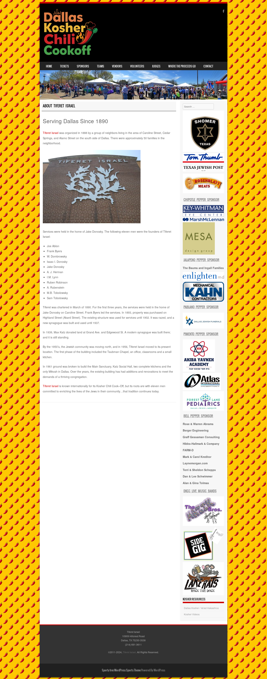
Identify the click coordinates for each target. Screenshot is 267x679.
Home (49, 66)
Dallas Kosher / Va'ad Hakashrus (201, 608)
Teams (100, 66)
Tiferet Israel (50, 133)
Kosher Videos (192, 614)
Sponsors (83, 66)
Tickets (64, 66)
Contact (208, 66)
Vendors (117, 66)
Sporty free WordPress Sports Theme (121, 670)
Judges (156, 66)
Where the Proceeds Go (182, 66)
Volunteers (137, 66)
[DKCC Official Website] (70, 32)
